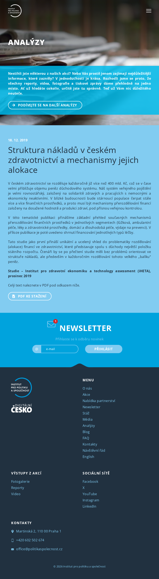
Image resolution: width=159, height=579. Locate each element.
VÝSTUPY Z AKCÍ (26, 473)
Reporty (17, 487)
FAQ (86, 438)
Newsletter (91, 407)
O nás (87, 388)
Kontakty (90, 444)
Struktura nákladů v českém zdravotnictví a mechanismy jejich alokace (73, 159)
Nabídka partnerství (99, 400)
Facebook (90, 481)
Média (88, 419)
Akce (86, 394)
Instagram (91, 500)
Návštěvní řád (94, 450)
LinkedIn (89, 506)
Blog (86, 432)
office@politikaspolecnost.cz (39, 549)
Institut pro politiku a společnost (84, 566)
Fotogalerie (20, 481)
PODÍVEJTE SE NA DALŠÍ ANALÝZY (47, 105)
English (88, 456)
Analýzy (26, 42)
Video (15, 494)
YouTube (90, 494)
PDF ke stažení (32, 296)
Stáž (86, 413)
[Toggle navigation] (148, 10)
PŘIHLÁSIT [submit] (103, 349)
